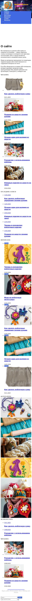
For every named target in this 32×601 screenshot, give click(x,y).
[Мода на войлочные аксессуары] (16, 508)
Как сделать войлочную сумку (17, 94)
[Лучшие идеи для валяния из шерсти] (17, 128)
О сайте (6, 13)
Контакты (7, 17)
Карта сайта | (6, 591)
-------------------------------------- (16, 589)
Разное (16, 592)
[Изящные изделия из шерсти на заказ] (17, 173)
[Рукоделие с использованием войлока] (17, 150)
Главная (6, 12)
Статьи (6, 18)
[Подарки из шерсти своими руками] (17, 105)
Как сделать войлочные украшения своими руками (15, 329)
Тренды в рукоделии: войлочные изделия (13, 268)
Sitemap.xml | (26, 591)
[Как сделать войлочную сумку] (17, 84)
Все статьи (7, 15)
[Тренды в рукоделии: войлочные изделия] (16, 468)
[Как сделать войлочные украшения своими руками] (16, 408)
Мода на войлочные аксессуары (12, 298)
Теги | (21, 591)
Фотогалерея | (14, 591)
